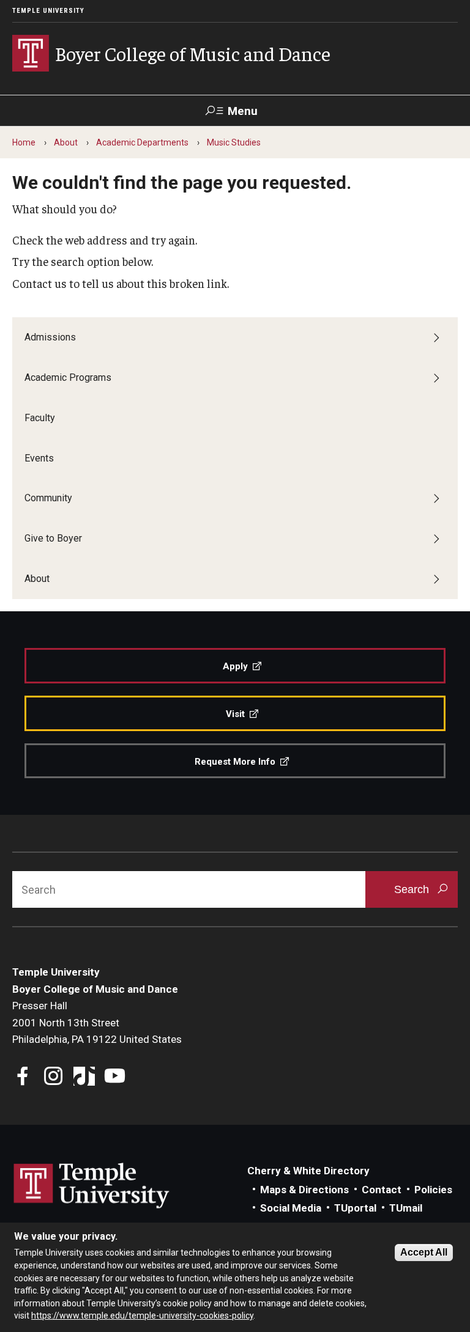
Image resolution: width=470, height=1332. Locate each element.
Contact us (39, 283)
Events (39, 458)
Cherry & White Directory (308, 1171)
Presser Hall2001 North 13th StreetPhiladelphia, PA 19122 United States (97, 1022)
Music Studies (234, 142)
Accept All (423, 1252)
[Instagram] (53, 1077)
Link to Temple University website (91, 1185)
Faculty (39, 418)
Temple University (48, 11)
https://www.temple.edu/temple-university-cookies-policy (142, 1315)
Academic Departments (142, 142)
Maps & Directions (304, 1189)
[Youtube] (114, 1077)
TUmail (405, 1208)
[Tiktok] (84, 1077)
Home (23, 142)
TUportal (355, 1208)
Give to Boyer (53, 538)
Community (48, 498)
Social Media (290, 1208)
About (66, 142)
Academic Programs (67, 377)
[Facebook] (23, 1077)
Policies (433, 1189)
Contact (381, 1189)
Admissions (50, 337)
